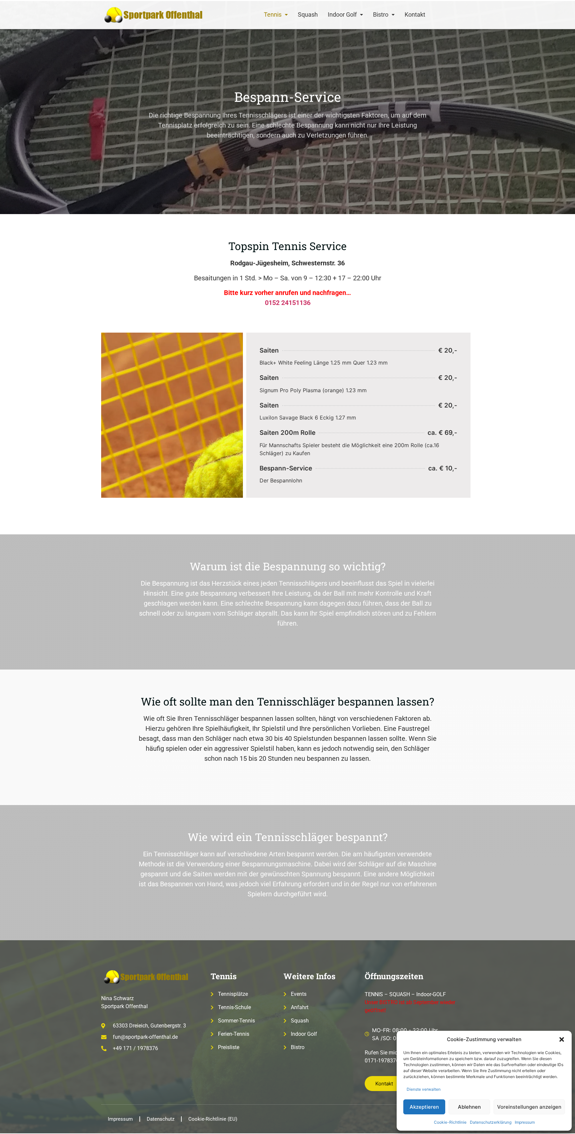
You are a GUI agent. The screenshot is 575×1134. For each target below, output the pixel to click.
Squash (308, 14)
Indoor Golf (342, 14)
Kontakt (415, 14)
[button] (561, 1039)
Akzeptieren (424, 1107)
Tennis (273, 14)
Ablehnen (469, 1107)
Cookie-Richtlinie (450, 1122)
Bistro (380, 14)
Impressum (525, 1122)
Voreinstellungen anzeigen (529, 1107)
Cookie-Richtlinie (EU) (212, 1119)
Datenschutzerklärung (490, 1122)
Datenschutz (160, 1119)
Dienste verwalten (424, 1089)
